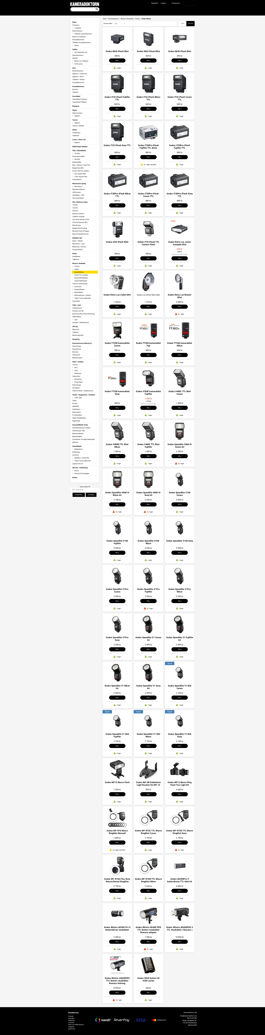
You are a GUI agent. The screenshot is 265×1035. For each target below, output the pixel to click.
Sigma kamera (77, 113)
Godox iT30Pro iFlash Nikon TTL (117, 194)
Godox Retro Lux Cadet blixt (117, 295)
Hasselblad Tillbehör (79, 102)
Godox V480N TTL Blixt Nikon (117, 445)
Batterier (75, 442)
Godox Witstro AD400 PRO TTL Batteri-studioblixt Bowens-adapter (148, 930)
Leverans (71, 1022)
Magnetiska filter (78, 168)
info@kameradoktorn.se (188, 1016)
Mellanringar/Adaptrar (80, 146)
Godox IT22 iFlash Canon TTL (180, 98)
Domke (74, 403)
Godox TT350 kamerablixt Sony (117, 392)
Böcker (74, 477)
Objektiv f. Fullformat (79, 74)
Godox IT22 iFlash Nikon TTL (148, 98)
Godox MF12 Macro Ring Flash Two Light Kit (180, 783)
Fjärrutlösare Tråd (78, 431)
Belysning (75, 329)
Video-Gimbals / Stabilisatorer (82, 391)
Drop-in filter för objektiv (80, 171)
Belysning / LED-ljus (79, 247)
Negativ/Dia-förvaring (79, 228)
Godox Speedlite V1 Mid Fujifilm (117, 735)
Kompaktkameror (78, 40)
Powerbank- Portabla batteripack (83, 439)
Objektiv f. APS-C (78, 77)
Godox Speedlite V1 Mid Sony (179, 735)
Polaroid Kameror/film (80, 222)
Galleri (190, 23)
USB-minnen (76, 192)
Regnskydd (76, 421)
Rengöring (76, 339)
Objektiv (75, 58)
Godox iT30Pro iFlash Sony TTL (180, 194)
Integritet (71, 1027)
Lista (182, 23)
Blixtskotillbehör (78, 433)
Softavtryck (76, 355)
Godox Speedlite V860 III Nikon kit (117, 493)
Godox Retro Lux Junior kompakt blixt (179, 243)
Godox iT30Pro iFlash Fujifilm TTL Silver (148, 146)
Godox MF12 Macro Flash (117, 782)
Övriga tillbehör (77, 250)
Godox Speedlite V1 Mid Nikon (148, 735)
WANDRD (75, 406)
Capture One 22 (77, 464)
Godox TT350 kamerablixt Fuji (148, 344)
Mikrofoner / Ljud (78, 244)
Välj (117, 60)
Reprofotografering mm (80, 234)
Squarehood (76, 349)
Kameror (75, 89)
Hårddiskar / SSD (78, 195)
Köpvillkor (71, 1018)
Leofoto (75, 365)
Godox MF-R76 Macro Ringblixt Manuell (117, 831)
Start (104, 19)
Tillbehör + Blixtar (78, 79)
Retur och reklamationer (76, 1024)
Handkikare (76, 133)
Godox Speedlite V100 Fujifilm (117, 542)
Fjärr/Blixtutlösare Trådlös (81, 428)
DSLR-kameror (77, 31)
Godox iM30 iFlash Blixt (179, 51)
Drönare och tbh (77, 311)
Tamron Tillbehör (78, 126)
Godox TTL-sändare (81, 275)
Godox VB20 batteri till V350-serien (148, 979)
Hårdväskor (76, 409)
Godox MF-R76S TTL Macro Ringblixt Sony (179, 831)
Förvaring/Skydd (78, 198)
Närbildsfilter (76, 162)
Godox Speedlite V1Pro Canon (117, 590)
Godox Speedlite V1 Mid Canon (179, 687)
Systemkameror (77, 55)
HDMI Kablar (76, 317)
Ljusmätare (76, 301)
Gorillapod (76, 388)
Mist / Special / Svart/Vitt (81, 165)
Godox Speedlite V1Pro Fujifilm (148, 590)
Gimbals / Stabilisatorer (80, 322)
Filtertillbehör (77, 179)
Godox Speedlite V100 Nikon (148, 542)
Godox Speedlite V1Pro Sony (117, 638)
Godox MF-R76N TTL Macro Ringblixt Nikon (148, 880)
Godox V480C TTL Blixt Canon (180, 392)
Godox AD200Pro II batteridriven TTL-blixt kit (179, 880)
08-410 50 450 (192, 1018)
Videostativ (76, 376)
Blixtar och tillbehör (79, 37)
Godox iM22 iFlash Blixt (148, 51)
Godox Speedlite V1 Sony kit (148, 687)
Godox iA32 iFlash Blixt (117, 242)
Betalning (71, 1020)
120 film (75, 208)
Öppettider (154, 3)
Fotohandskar (77, 415)
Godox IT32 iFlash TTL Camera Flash (148, 243)
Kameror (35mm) (78, 214)
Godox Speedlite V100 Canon (179, 493)
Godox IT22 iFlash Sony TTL (117, 145)
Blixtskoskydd (77, 358)
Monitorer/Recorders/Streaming (83, 314)
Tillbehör (75, 92)
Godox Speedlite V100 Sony (179, 541)
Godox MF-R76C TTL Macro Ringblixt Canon (148, 831)
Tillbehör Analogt (78, 217)
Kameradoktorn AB (190, 1012)
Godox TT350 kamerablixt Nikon (179, 344)
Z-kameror (76, 25)
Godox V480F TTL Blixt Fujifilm (148, 445)
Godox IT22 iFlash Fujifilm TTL (117, 98)
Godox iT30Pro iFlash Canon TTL (148, 194)
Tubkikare (75, 136)
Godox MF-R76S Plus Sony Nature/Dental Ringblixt (117, 880)
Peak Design (76, 346)
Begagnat (75, 106)
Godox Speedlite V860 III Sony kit (148, 493)
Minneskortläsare (78, 189)
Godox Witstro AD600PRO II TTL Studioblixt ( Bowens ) (179, 928)
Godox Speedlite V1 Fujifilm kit (179, 638)
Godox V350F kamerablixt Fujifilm (148, 392)
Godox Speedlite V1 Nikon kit (117, 687)
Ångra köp (71, 1029)
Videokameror (77, 308)
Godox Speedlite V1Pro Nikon (179, 590)
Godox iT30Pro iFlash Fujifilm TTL (179, 146)
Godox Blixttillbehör (81, 278)
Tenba (74, 401)
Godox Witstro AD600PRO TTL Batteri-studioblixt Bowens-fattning (117, 981)
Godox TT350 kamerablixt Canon (117, 344)
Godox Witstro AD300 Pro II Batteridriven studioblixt (117, 928)
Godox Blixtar (79, 272)
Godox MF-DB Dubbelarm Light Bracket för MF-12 (148, 783)
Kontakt (70, 1016)
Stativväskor (76, 412)
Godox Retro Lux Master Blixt (179, 296)
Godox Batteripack (80, 281)
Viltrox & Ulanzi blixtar (80, 284)
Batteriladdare (77, 436)
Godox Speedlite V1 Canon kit (148, 638)
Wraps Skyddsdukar (79, 418)
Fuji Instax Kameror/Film (80, 219)
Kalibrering (76, 452)
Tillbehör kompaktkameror (81, 42)
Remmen (75, 352)
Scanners (75, 455)
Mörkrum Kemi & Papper (80, 231)
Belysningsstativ (78, 335)
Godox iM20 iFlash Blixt (117, 51)
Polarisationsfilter (78, 156)
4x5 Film (75, 211)
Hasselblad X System (79, 99)
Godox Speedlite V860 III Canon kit (180, 445)
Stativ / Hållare (77, 241)
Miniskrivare (76, 225)
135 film (75, 205)
